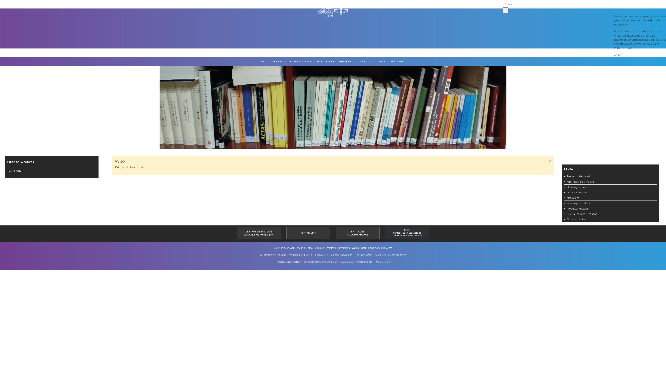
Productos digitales (577, 208)
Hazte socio (398, 61)
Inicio (264, 61)
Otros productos (576, 219)
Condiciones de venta (380, 248)
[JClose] (550, 160)
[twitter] (618, 3)
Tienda (380, 61)
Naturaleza (572, 197)
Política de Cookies (625, 48)
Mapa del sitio (305, 248)
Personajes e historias (579, 203)
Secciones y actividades (333, 61)
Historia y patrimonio (578, 187)
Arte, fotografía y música (580, 181)
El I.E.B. (278, 61)
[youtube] (623, 3)
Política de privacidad (338, 248)
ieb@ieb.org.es (398, 254)
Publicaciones (299, 61)
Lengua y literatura (576, 192)
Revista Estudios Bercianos (581, 214)
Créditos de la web (284, 248)
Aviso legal (359, 248)
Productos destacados (579, 176)
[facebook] (614, 3)
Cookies (319, 248)
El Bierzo (362, 61)
